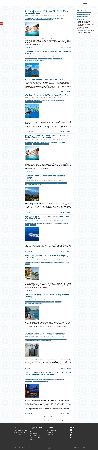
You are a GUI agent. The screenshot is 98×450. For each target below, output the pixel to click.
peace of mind (29, 248)
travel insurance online (42, 100)
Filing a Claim (17, 434)
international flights (44, 381)
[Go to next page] (60, 420)
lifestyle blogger (28, 19)
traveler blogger (37, 184)
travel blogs (27, 264)
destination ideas (64, 262)
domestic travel (41, 142)
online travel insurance (42, 58)
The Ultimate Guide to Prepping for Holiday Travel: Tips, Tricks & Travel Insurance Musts (47, 136)
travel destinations (49, 19)
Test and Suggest (35, 437)
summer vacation (28, 381)
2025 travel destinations (55, 262)
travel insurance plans (37, 101)
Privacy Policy (51, 434)
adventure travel (28, 101)
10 (58, 420)
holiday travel (61, 142)
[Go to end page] (62, 420)
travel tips (35, 18)
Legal (48, 436)
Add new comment (65, 47)
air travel (35, 143)
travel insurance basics (38, 303)
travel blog (40, 18)
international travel (59, 18)
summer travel (60, 379)
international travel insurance (49, 18)
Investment (33, 433)
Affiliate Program (35, 435)
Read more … (29, 47)
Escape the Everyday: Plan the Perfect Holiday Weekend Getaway (47, 296)
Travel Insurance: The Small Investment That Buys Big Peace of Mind (46, 256)
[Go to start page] (33, 420)
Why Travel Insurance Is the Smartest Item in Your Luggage (45, 177)
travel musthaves (28, 143)
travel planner (47, 262)
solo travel (61, 100)
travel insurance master (16, 3)
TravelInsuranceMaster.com (32, 127)
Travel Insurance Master (37, 182)
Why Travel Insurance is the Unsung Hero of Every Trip (46, 95)
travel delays (45, 143)
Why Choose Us (51, 430)
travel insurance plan (57, 58)
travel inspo (40, 143)
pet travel (27, 224)
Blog (31, 439)
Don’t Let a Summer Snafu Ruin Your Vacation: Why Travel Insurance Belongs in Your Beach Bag (48, 373)
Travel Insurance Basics (20, 430)
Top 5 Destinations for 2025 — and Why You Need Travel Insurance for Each (47, 12)
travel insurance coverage (53, 100)
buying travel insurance (45, 340)
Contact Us (50, 432)
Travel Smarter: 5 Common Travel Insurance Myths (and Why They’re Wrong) (47, 217)
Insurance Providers (19, 432)
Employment (33, 431)
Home (85, 3)
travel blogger (40, 262)
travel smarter (33, 224)
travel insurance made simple (39, 19)
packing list (55, 142)
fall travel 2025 (41, 60)
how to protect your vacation (31, 60)
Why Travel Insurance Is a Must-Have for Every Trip (45, 334)
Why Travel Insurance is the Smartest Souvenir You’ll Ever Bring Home (48, 53)
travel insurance (28, 18)
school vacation (36, 381)
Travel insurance (50, 86)
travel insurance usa (53, 182)
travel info (50, 58)
